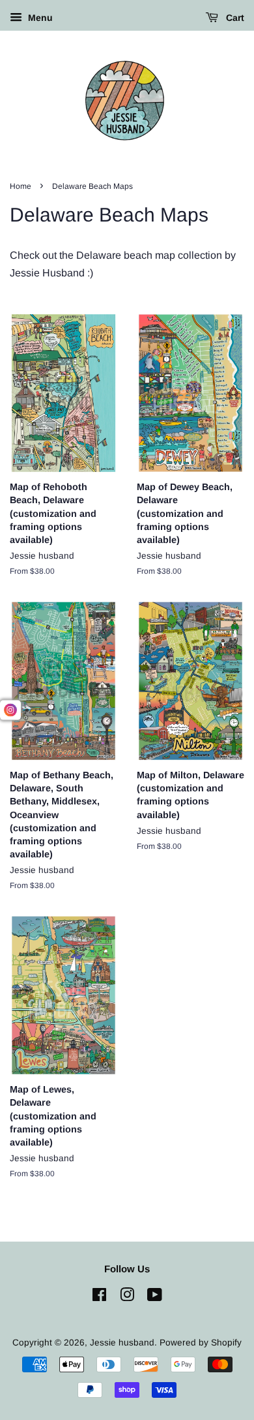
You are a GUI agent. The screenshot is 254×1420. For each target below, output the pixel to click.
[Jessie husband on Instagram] (127, 1297)
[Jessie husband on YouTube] (154, 1297)
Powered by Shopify (201, 1342)
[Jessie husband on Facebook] (99, 1297)
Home (20, 186)
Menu (39, 17)
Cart (233, 17)
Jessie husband (122, 1342)
